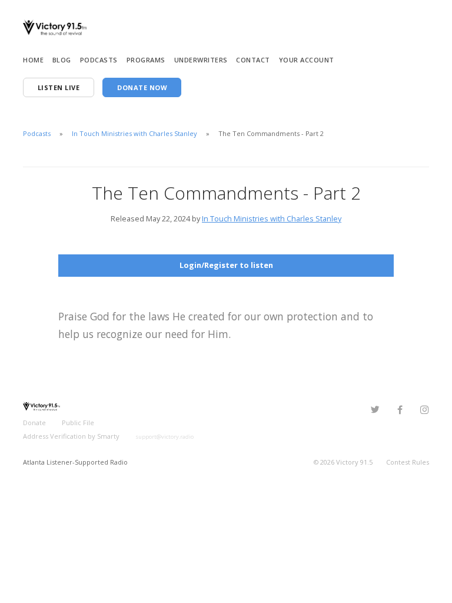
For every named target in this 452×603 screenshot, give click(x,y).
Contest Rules (407, 462)
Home (33, 59)
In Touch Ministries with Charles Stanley (135, 133)
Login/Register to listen (226, 265)
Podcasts (99, 59)
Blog (61, 59)
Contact (253, 59)
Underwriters (201, 59)
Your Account (306, 59)
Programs (146, 59)
